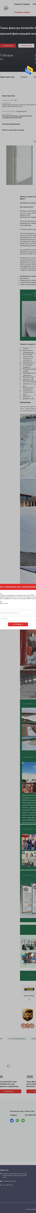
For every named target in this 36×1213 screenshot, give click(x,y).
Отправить (18, 624)
